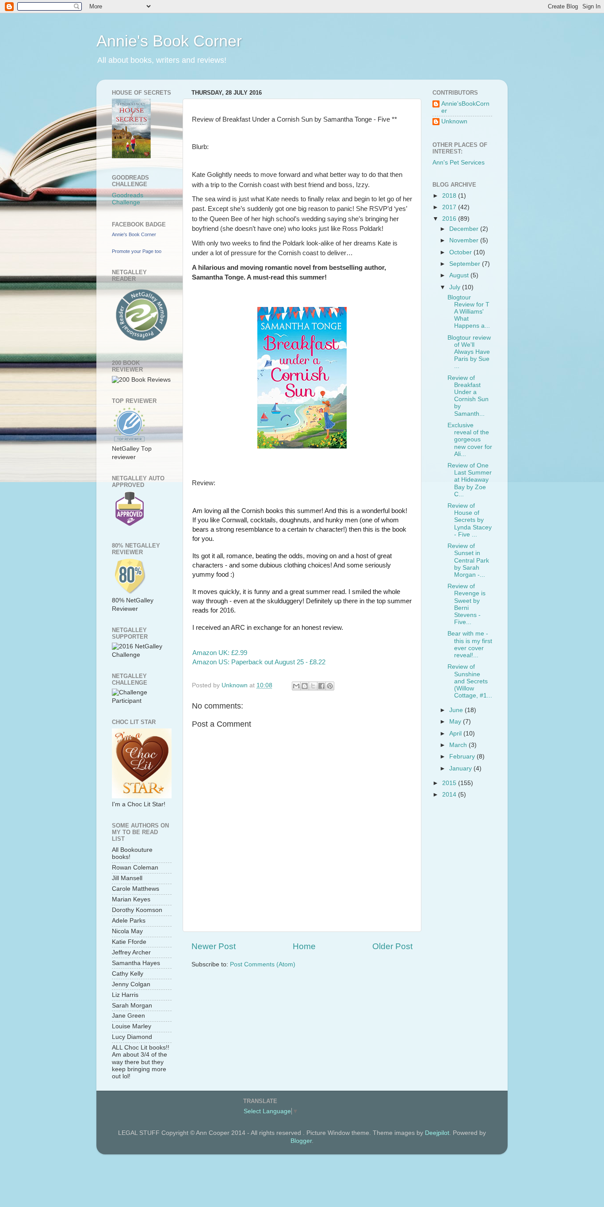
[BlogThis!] (304, 686)
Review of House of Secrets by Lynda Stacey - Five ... (469, 520)
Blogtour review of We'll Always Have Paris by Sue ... (469, 352)
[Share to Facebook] (321, 686)
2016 (450, 218)
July (455, 287)
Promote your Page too (136, 251)
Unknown (454, 121)
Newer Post (213, 946)
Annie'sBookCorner (465, 107)
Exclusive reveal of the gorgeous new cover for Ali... (469, 439)
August (459, 275)
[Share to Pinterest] (329, 686)
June (457, 710)
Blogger (301, 1141)
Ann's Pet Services (458, 162)
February (463, 756)
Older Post (392, 946)
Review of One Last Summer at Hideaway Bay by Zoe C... (469, 480)
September (465, 264)
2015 (450, 783)
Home (304, 946)
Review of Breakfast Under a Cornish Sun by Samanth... (468, 396)
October (461, 252)
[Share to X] (313, 686)
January (461, 768)
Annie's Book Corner (169, 41)
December (464, 229)
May (456, 721)
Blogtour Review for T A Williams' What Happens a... (468, 312)
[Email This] (296, 686)
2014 (450, 794)
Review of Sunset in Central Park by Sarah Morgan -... (468, 560)
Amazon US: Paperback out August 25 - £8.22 (258, 662)
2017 (450, 207)
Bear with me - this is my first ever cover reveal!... (469, 644)
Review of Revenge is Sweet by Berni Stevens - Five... (466, 604)
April (456, 733)
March (459, 745)
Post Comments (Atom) (262, 964)
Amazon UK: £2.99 (219, 652)
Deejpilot (437, 1133)
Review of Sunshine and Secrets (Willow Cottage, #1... (469, 681)
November (464, 240)
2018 (450, 195)
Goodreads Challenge (127, 199)
